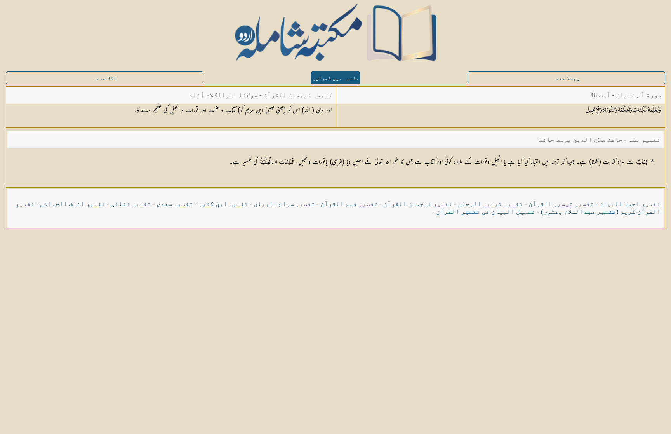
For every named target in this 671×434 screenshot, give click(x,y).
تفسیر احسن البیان (630, 203)
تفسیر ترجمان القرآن (417, 203)
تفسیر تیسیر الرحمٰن (490, 203)
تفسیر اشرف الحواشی (72, 203)
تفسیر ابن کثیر (223, 203)
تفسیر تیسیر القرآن (561, 203)
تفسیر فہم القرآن (349, 203)
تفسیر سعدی (174, 203)
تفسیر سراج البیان (284, 203)
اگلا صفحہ (104, 78)
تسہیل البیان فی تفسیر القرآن (485, 211)
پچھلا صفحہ (566, 78)
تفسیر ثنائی (131, 203)
